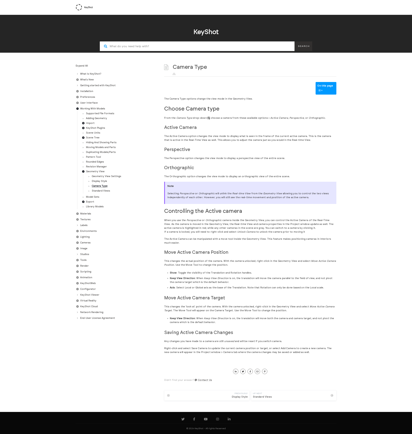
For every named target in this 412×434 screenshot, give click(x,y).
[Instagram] (217, 420)
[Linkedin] (229, 420)
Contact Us (205, 380)
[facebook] (250, 371)
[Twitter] (183, 420)
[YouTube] (206, 420)
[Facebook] (194, 420)
